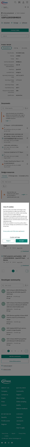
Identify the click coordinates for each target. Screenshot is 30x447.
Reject (8, 241)
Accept (21, 241)
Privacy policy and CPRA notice (10, 231)
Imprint (22, 231)
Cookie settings (15, 237)
